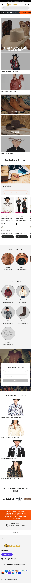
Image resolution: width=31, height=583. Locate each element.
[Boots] (22, 312)
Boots (23, 321)
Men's (8, 267)
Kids (21, 267)
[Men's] (8, 259)
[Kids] (22, 259)
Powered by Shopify (13, 579)
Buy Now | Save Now (15, 192)
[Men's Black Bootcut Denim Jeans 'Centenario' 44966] (22, 205)
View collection (7, 344)
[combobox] (15, 8)
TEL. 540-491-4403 (21, 12)
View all (15, 162)
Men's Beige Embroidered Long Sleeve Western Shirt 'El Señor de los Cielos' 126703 (7, 220)
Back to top (15, 532)
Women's (23, 300)
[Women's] (22, 291)
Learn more (21, 1)
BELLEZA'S (7, 579)
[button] (28, 4)
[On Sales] (15, 174)
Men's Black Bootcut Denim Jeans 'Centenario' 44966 (21, 218)
